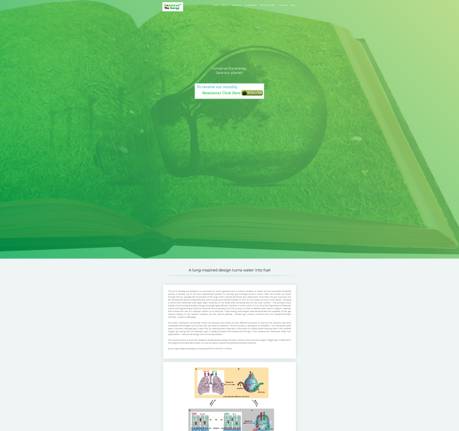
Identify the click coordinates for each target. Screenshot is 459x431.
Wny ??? (225, 5)
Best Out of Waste (267, 5)
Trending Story (250, 5)
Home (216, 5)
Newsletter (236, 5)
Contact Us (283, 5)
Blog (293, 5)
